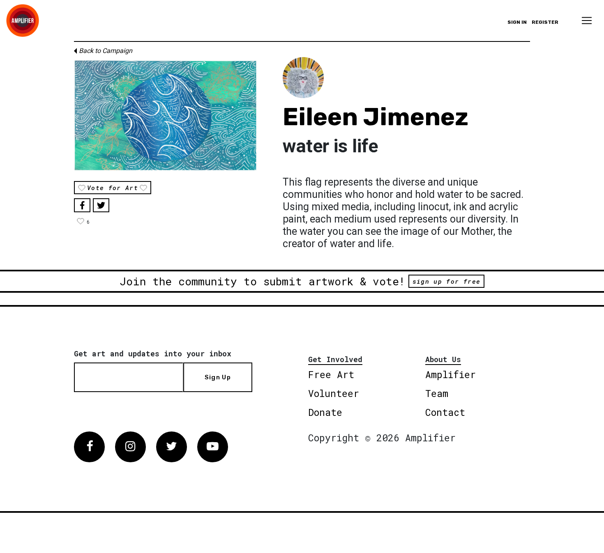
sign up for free (446, 281)
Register (545, 22)
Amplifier (450, 374)
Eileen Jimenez (375, 116)
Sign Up (218, 377)
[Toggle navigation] (587, 20)
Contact (445, 412)
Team (436, 393)
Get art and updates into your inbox (152, 353)
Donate (325, 412)
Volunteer (333, 393)
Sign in (517, 22)
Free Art (331, 374)
